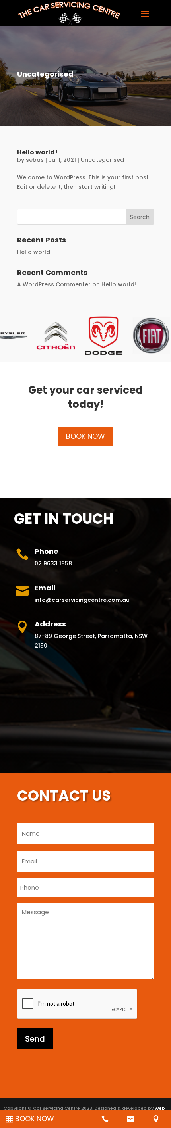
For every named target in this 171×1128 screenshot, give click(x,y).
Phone (46, 551)
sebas (35, 160)
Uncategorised (102, 160)
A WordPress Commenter (54, 284)
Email (45, 588)
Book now (34, 1119)
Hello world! (37, 152)
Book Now (85, 436)
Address (50, 624)
